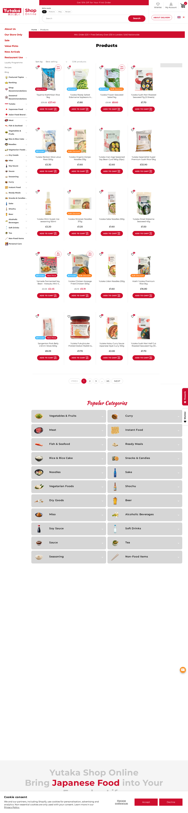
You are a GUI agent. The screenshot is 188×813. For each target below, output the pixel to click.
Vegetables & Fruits (62, 415)
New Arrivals (12, 51)
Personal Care (15, 244)
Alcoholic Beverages (139, 514)
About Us (10, 29)
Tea (127, 542)
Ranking (13, 82)
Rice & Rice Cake (61, 458)
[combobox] (94, 18)
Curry (129, 415)
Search (136, 18)
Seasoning (56, 556)
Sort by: (39, 61)
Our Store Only (13, 34)
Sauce (53, 542)
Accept (146, 802)
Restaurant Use (14, 57)
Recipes (67, 11)
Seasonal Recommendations (18, 97)
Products (52, 11)
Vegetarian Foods (61, 486)
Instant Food (134, 429)
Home (34, 30)
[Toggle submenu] (26, 57)
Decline (171, 802)
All (44, 11)
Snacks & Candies (137, 458)
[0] (182, 5)
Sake (128, 472)
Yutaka (12, 104)
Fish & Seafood (59, 443)
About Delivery (161, 17)
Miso (52, 514)
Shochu (130, 486)
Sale (7, 40)
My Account (171, 7)
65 (108, 381)
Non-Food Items (136, 556)
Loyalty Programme (14, 62)
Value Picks (11, 46)
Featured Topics (16, 77)
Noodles (55, 472)
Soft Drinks (133, 528)
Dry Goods (56, 500)
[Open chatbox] (183, 670)
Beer (128, 500)
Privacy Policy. (12, 807)
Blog (60, 11)
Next (117, 381)
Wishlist (158, 7)
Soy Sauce (56, 528)
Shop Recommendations (18, 89)
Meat (52, 429)
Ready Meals (134, 443)
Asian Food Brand (17, 115)
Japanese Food (16, 109)
